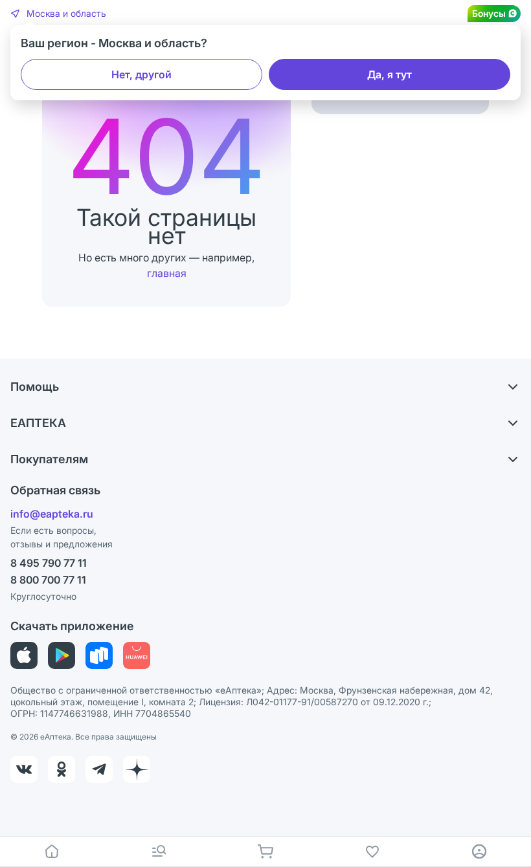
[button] (58, 13)
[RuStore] (99, 655)
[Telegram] (99, 769)
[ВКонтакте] (24, 769)
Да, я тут (389, 74)
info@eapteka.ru (51, 513)
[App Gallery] (136, 655)
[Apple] (24, 655)
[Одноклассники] (61, 769)
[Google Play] (61, 655)
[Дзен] (136, 769)
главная (166, 273)
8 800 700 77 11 (48, 579)
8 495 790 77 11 (48, 562)
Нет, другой (141, 74)
